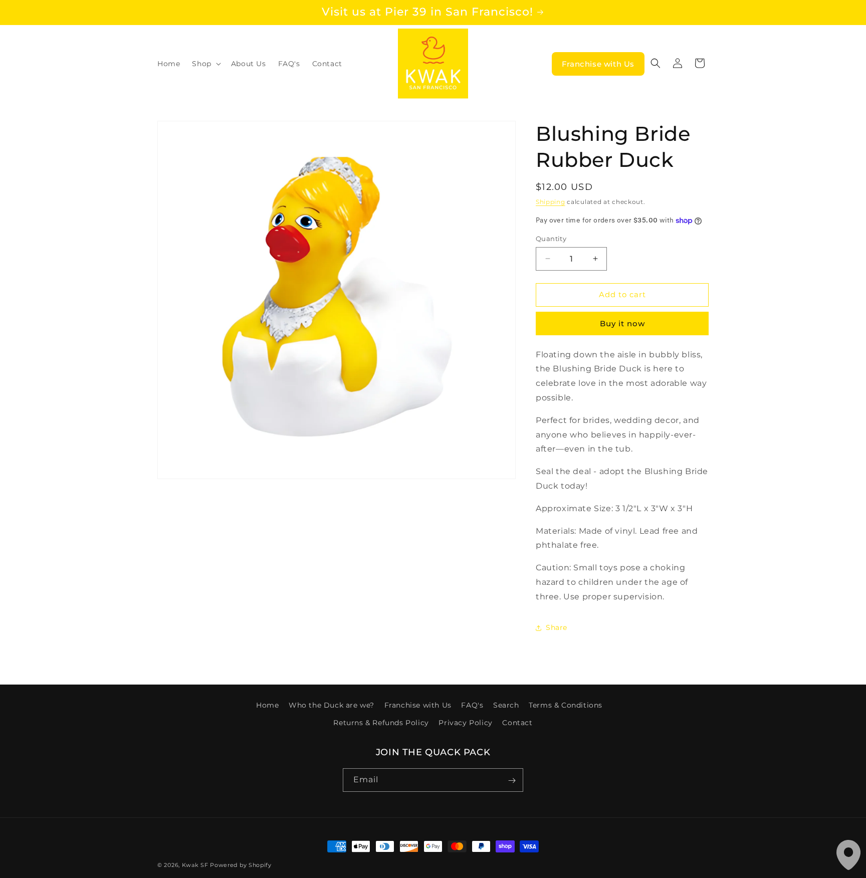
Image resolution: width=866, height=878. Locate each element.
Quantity (551, 239)
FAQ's (472, 705)
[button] (205, 63)
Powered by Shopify (241, 864)
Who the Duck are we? (331, 705)
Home (267, 705)
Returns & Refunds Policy (380, 722)
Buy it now (622, 323)
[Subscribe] (512, 780)
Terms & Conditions (565, 705)
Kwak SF (195, 864)
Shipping (550, 201)
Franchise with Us (598, 64)
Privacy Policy (465, 722)
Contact (517, 722)
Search (506, 705)
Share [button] (556, 627)
